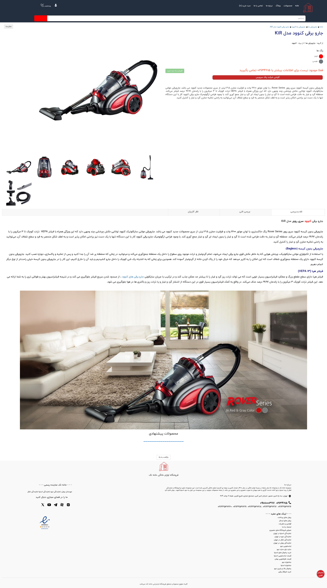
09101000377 (267, 503)
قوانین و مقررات (285, 524)
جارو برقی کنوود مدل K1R (279, 27)
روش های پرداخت (284, 517)
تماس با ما (258, 5)
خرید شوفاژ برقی (284, 572)
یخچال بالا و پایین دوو (282, 568)
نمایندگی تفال (32, 492)
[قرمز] (321, 56)
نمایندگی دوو (56, 492)
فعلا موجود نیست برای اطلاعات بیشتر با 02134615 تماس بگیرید (281, 70)
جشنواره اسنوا (286, 565)
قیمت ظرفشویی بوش (283, 559)
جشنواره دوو (286, 562)
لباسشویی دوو (285, 546)
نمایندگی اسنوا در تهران (282, 533)
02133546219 (239, 506)
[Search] (40, 18)
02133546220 (225, 506)
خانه (297, 5)
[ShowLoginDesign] (55, 6)
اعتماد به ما (286, 527)
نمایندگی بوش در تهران (282, 543)
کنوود (294, 43)
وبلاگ (278, 5)
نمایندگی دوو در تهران (283, 536)
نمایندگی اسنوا (44, 492)
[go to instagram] (68, 505)
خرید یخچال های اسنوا (282, 552)
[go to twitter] (43, 505)
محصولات (288, 5)
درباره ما (269, 5)
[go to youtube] (49, 505)
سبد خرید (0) (245, 5)
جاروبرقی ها (312, 27)
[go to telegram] (55, 505)
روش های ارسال (285, 520)
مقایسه (8, 26)
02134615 (47, 6)
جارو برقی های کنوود (133, 277)
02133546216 (284, 506)
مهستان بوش (66, 492)
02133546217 (269, 506)
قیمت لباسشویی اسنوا (282, 556)
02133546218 (254, 506)
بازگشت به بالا (163, 457)
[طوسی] (321, 61)
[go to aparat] (62, 505)
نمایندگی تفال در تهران (282, 540)
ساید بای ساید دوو (284, 549)
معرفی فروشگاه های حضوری (280, 530)
